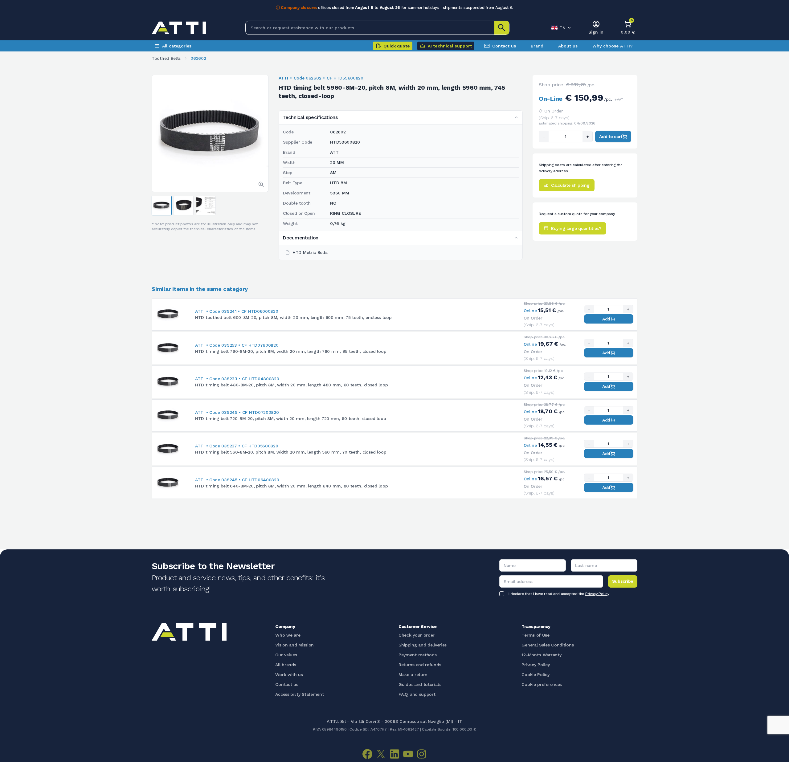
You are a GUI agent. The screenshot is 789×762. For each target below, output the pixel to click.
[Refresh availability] (540, 111)
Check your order (417, 635)
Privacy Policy (597, 594)
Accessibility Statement (299, 694)
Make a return (413, 674)
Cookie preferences (541, 684)
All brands (285, 664)
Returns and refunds (420, 664)
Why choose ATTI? (612, 45)
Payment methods (418, 654)
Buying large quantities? (576, 228)
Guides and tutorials (420, 684)
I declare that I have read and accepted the (559, 594)
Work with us (289, 674)
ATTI (283, 77)
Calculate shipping (570, 185)
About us (568, 45)
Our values (286, 654)
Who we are (287, 635)
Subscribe (622, 581)
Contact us (504, 45)
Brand (537, 45)
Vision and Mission (294, 644)
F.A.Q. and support (417, 694)
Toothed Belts (166, 58)
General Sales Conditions (547, 644)
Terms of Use (535, 635)
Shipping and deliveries (423, 644)
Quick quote (396, 45)
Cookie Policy (535, 674)
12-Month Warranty (541, 654)
